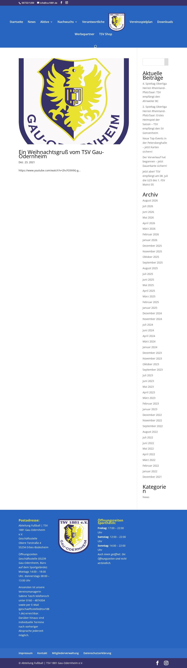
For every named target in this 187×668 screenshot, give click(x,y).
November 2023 (152, 358)
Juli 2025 (148, 274)
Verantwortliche (93, 22)
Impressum (26, 653)
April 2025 (149, 290)
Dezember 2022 (152, 415)
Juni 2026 (148, 212)
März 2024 (149, 341)
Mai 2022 (148, 448)
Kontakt (42, 653)
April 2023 (149, 392)
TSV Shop (105, 34)
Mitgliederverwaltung (65, 653)
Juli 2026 (148, 206)
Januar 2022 (150, 471)
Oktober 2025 (151, 257)
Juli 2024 (148, 324)
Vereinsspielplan (141, 22)
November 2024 (152, 319)
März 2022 (149, 460)
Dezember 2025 (152, 245)
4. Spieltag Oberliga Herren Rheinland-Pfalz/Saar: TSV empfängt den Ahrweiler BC (155, 92)
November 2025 (152, 251)
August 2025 (150, 268)
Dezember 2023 (152, 353)
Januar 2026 (150, 240)
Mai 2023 (148, 386)
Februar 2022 (151, 465)
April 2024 (149, 336)
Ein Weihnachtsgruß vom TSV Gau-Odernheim (61, 154)
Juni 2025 (148, 279)
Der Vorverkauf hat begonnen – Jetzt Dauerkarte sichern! (155, 161)
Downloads (165, 22)
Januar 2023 (150, 409)
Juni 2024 (148, 330)
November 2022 (152, 420)
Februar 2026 (151, 234)
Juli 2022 (148, 437)
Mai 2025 (148, 285)
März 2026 (149, 228)
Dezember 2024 (152, 313)
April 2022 (149, 454)
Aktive (44, 22)
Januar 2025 (150, 307)
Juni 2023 (148, 381)
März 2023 (149, 398)
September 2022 (153, 426)
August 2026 (150, 200)
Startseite (16, 22)
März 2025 (149, 296)
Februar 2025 (151, 302)
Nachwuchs (66, 22)
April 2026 (149, 223)
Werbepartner (84, 34)
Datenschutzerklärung (97, 653)
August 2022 (150, 431)
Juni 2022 (148, 443)
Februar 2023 (151, 403)
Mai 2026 (148, 217)
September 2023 (153, 369)
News (32, 22)
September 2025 (153, 262)
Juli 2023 (148, 375)
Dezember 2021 (152, 476)
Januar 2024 (150, 347)
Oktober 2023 (151, 364)
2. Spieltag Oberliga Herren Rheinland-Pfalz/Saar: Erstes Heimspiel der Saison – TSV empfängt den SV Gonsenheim (155, 120)
